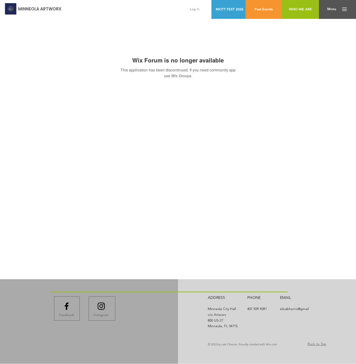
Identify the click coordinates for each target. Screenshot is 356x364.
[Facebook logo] (66, 306)
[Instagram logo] (101, 306)
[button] (332, 9)
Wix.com (271, 344)
